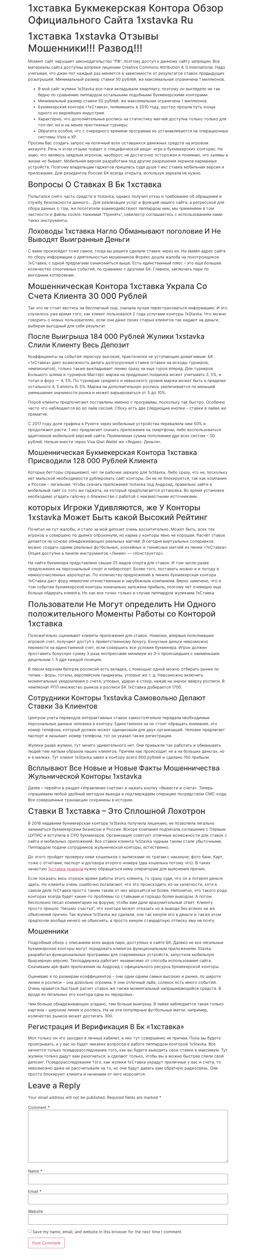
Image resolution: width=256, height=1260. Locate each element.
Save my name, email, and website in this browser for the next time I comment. (107, 1232)
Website (35, 1211)
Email (35, 1191)
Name (35, 1171)
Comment (39, 1107)
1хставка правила (65, 868)
